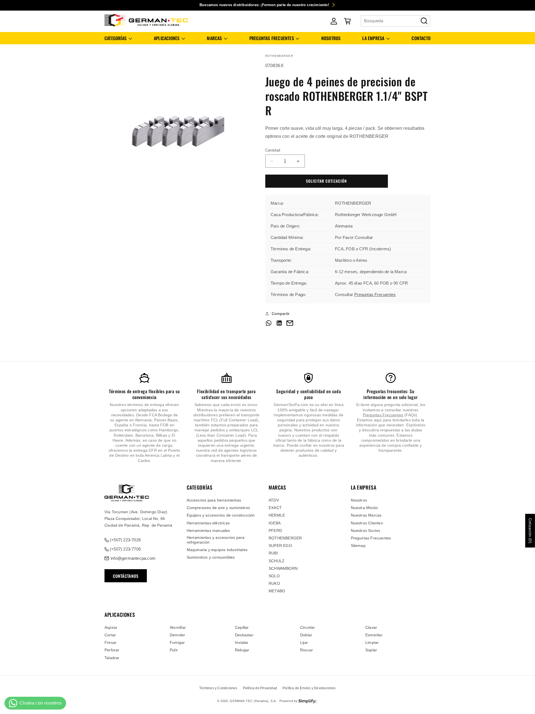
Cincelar (307, 627)
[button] (118, 38)
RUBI (273, 553)
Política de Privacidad (260, 688)
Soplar (371, 650)
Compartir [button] (281, 313)
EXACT (275, 507)
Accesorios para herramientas (214, 500)
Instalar (242, 642)
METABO (277, 591)
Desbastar (244, 635)
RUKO (274, 583)
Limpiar (372, 642)
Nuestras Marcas (366, 515)
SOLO (274, 576)
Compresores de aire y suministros (218, 507)
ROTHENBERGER (285, 538)
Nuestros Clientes (367, 523)
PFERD (275, 530)
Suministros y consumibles (211, 557)
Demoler (177, 635)
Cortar (110, 635)
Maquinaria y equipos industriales (217, 549)
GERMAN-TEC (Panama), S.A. (253, 701)
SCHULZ (276, 561)
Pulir (174, 650)
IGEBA (275, 523)
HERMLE (277, 515)
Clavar (371, 627)
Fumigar (177, 642)
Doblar (306, 635)
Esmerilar (374, 635)
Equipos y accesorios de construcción (221, 515)
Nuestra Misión (364, 507)
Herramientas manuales (208, 530)
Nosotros (359, 500)
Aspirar (110, 627)
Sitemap (358, 545)
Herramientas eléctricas (208, 523)
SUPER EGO (280, 545)
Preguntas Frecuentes (375, 294)
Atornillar (178, 627)
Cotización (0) (530, 530)
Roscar (306, 650)
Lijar (304, 642)
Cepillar (242, 627)
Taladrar (112, 658)
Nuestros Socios (365, 530)
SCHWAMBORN (283, 568)
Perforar (112, 650)
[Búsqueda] (424, 20)
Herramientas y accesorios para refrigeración (216, 539)
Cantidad (272, 150)
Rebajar (242, 650)
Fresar (110, 642)
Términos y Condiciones (218, 688)
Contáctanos (125, 576)
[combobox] (395, 20)
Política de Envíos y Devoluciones (309, 688)
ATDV (274, 500)
